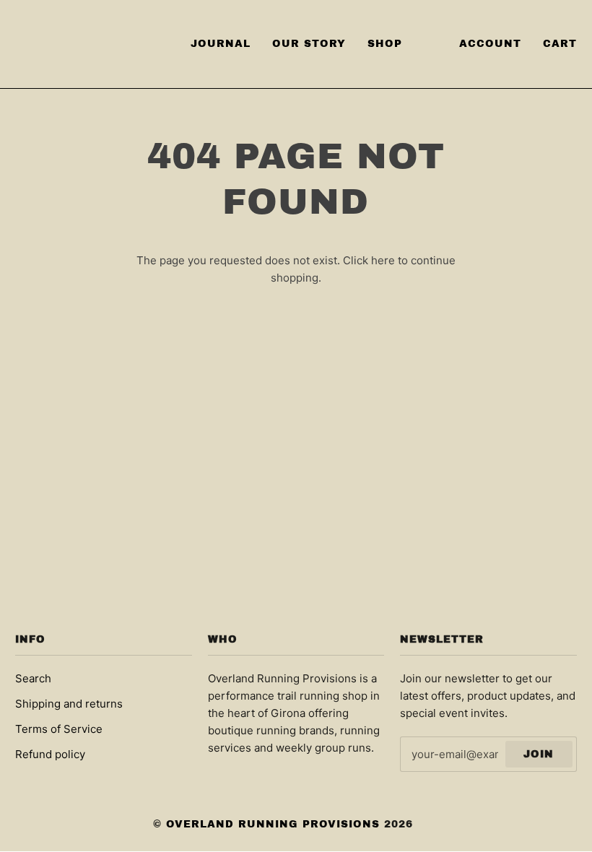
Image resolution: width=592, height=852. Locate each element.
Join (538, 754)
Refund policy (50, 754)
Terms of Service (59, 729)
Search (33, 678)
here (383, 260)
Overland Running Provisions (273, 824)
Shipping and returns (69, 703)
